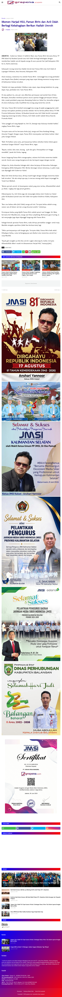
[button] (2, 2)
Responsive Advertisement (31, 283)
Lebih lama (56, 290)
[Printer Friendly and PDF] (35, 251)
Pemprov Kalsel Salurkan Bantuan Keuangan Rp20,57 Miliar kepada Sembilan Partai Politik (9, 273)
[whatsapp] (9, 828)
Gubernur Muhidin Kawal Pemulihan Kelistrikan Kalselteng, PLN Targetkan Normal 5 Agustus (50, 273)
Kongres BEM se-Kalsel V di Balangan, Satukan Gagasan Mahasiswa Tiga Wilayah (30, 947)
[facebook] (23, 828)
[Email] (29, 251)
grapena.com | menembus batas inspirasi (35, 994)
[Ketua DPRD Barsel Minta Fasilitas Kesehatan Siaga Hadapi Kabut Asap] (6, 913)
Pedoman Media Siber (29, 991)
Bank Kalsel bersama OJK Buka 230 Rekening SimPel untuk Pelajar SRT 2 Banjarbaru (30, 890)
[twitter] (38, 828)
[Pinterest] (26, 251)
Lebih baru (5, 290)
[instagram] (53, 828)
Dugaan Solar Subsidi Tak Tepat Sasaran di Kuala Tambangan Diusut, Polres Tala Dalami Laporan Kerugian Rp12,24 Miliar (35, 905)
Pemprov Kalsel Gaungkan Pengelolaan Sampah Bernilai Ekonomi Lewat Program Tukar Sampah (31, 273)
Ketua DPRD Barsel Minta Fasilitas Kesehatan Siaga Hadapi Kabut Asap (27, 912)
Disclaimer (19, 991)
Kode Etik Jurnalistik (40, 991)
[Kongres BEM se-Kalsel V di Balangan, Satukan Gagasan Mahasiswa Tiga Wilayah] (6, 949)
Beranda (3, 18)
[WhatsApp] (23, 251)
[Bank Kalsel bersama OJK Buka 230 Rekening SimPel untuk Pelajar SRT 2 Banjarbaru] (6, 891)
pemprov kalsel (10, 18)
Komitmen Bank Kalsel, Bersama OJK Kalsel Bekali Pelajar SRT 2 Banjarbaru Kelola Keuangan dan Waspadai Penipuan (35, 897)
